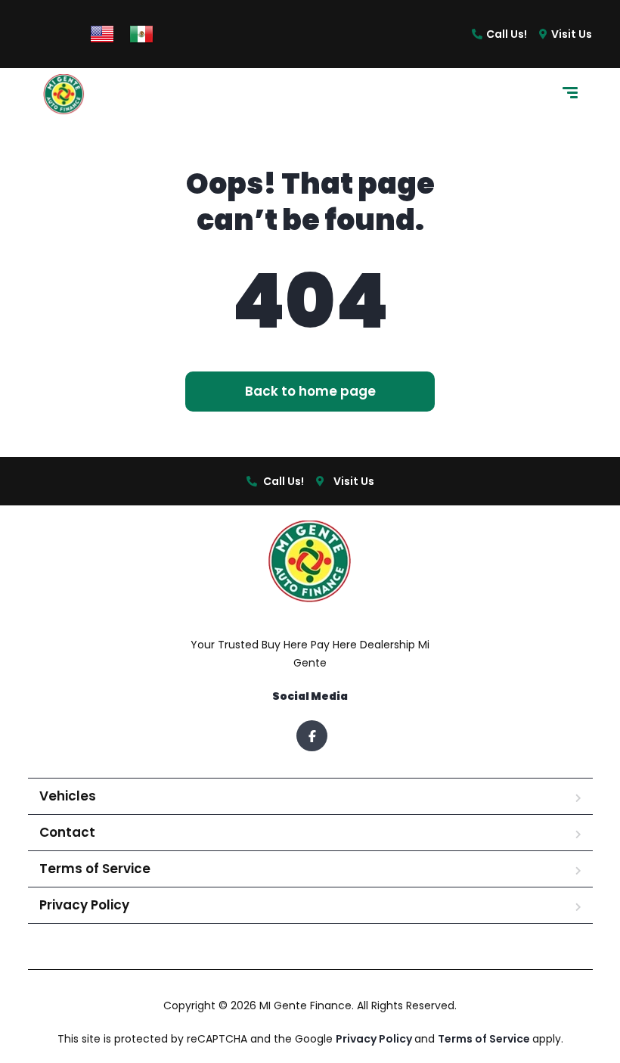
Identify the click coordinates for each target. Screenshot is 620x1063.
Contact (67, 832)
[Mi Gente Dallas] (64, 95)
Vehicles (67, 796)
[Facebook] (311, 735)
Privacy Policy (84, 905)
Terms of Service (94, 868)
